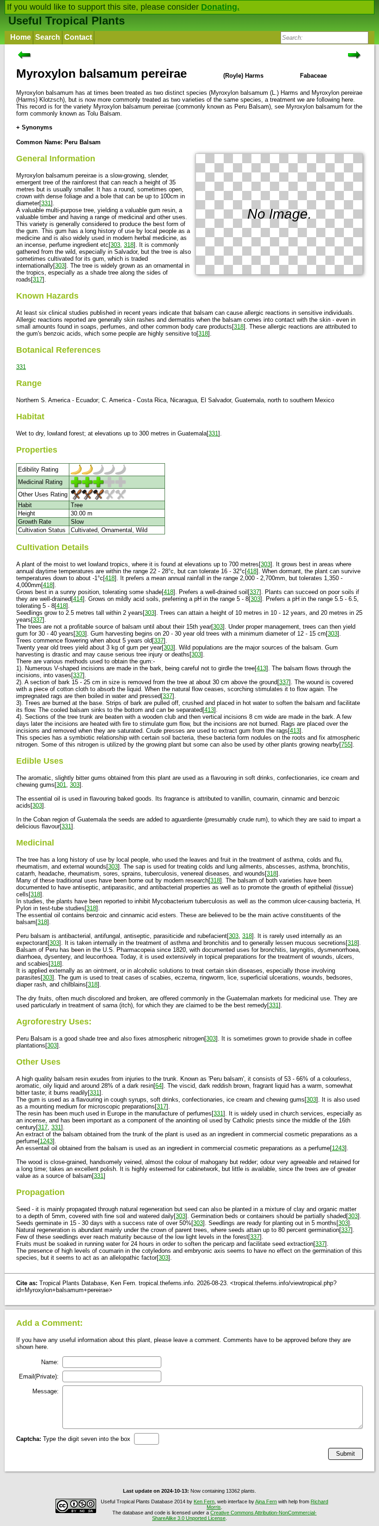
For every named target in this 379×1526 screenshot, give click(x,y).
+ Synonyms (34, 127)
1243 (46, 1141)
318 (129, 244)
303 (115, 244)
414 (78, 598)
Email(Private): (39, 1376)
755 (346, 744)
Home (20, 37)
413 (261, 668)
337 (254, 591)
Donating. (220, 7)
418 (252, 571)
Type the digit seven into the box (73, 1438)
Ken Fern (204, 1501)
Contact (78, 37)
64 (158, 1085)
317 (38, 279)
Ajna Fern (266, 1501)
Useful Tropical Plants (66, 20)
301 (61, 784)
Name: (50, 1362)
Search (47, 37)
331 (46, 203)
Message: (45, 1391)
